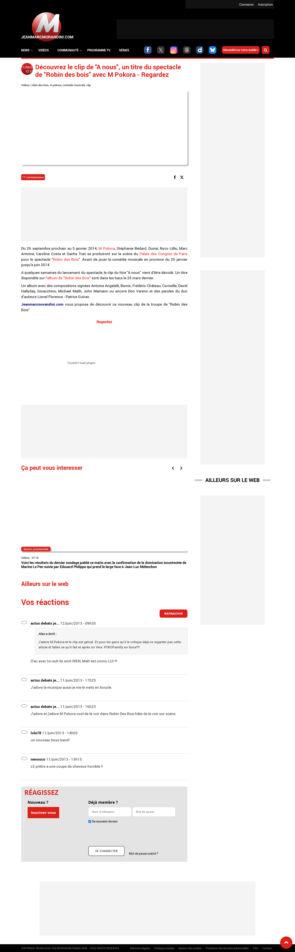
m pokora (55, 85)
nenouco (38, 759)
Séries (124, 50)
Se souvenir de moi (104, 821)
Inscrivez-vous (43, 812)
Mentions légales (140, 948)
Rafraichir (173, 613)
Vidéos (43, 50)
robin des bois (40, 85)
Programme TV (98, 50)
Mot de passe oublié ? (143, 853)
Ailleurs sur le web (232, 480)
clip (88, 85)
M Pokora (106, 248)
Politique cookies (164, 948)
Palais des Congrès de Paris (163, 253)
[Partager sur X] (182, 177)
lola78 (36, 732)
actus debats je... (45, 623)
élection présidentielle (35, 549)
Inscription (265, 4)
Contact (267, 948)
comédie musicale (74, 85)
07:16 (35, 558)
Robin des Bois (66, 259)
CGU (255, 948)
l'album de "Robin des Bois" (68, 277)
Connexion (246, 4)
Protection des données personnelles (227, 948)
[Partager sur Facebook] (175, 177)
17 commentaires (33, 177)
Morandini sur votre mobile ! (240, 50)
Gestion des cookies (189, 948)
